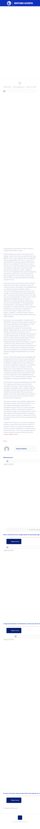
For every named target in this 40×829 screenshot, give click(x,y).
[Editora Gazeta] (20, 3)
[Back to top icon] (20, 817)
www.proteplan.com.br (11, 434)
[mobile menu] (37, 3)
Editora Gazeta (18, 87)
